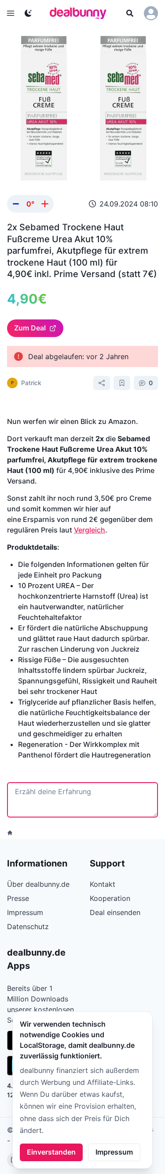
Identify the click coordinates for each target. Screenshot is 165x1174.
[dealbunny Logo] (81, 13)
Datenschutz (28, 926)
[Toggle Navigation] (10, 13)
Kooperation (110, 898)
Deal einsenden (115, 912)
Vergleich (89, 529)
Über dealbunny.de (38, 884)
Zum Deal (30, 327)
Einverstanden (51, 1152)
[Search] (130, 13)
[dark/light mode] (28, 13)
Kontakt (102, 884)
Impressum (114, 1152)
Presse (18, 898)
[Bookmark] (122, 383)
